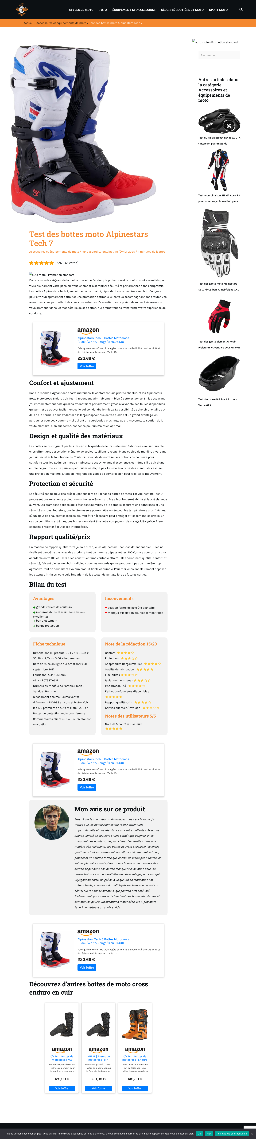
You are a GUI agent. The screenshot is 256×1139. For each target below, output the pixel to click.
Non (209, 1133)
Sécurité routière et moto (182, 10)
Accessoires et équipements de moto (54, 251)
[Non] (251, 1134)
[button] (241, 9)
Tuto (103, 10)
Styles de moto (81, 10)
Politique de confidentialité (232, 1133)
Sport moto (218, 10)
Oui (200, 1133)
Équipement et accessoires (134, 10)
